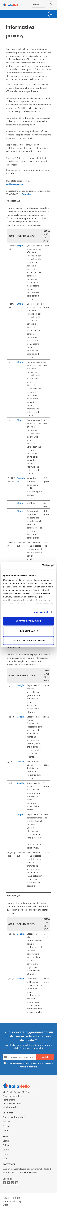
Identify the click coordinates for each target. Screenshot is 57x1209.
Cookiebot (27, 193)
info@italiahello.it (11, 1107)
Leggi (5, 1158)
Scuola (6, 1149)
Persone (7, 1125)
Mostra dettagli (41, 612)
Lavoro (6, 1153)
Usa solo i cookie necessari (28, 640)
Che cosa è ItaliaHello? (14, 1116)
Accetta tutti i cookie (28, 621)
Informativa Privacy (12, 1201)
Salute (6, 1140)
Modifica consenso (15, 183)
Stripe (20, 245)
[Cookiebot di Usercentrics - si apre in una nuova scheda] (42, 566)
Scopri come (30, 1172)
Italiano (35, 4)
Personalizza (27, 631)
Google (20, 685)
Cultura (6, 1144)
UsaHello (7, 1130)
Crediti (6, 1204)
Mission (6, 1121)
